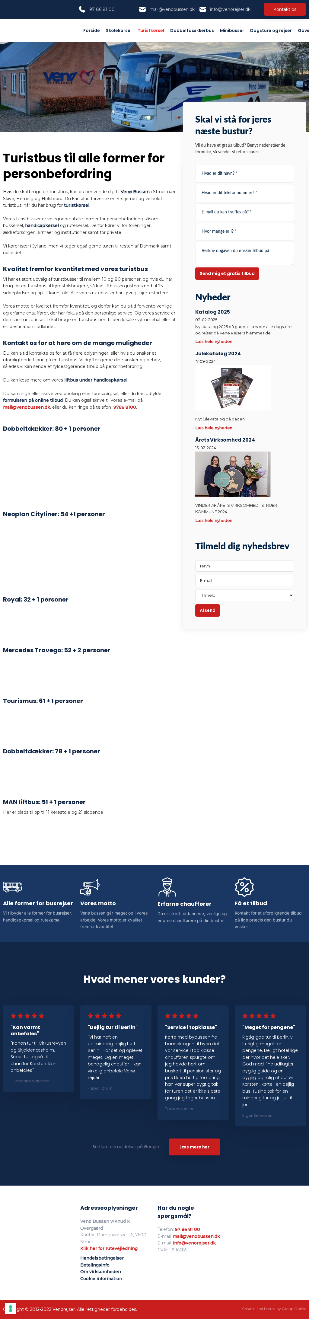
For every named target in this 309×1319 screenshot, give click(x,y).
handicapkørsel (42, 225)
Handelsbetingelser (102, 1258)
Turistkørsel (151, 30)
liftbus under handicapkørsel (95, 380)
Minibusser (232, 30)
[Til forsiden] (29, 29)
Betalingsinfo (95, 1265)
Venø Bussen (135, 191)
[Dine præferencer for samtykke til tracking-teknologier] (10, 1308)
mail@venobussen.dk (26, 407)
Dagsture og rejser (271, 30)
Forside (91, 30)
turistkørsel (76, 205)
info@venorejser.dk (194, 1243)
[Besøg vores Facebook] (7, 9)
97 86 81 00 (187, 1229)
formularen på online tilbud (33, 400)
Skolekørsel (119, 30)
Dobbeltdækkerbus (192, 30)
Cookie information (101, 1278)
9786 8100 (124, 407)
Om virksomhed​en (100, 1271)
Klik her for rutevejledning (109, 1248)
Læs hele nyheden (213, 341)
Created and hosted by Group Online (274, 1308)
